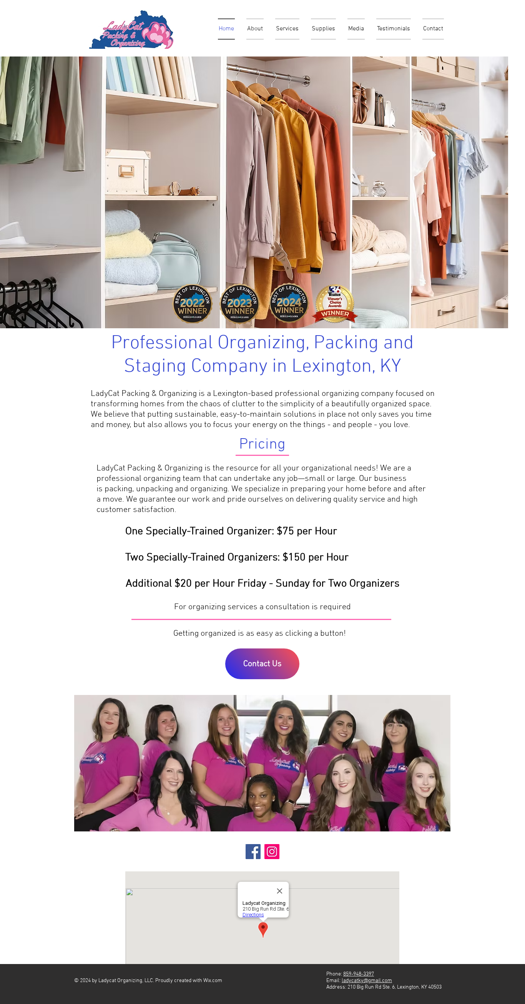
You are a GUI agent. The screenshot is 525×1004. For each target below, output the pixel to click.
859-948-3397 (358, 974)
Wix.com (212, 980)
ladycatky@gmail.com (367, 980)
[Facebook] (253, 851)
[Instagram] (271, 851)
